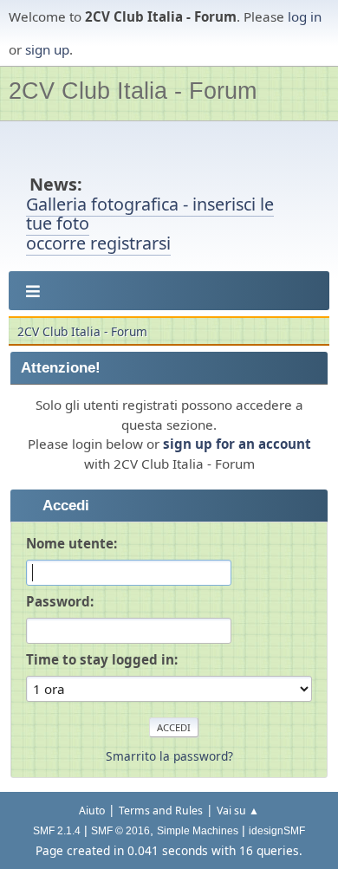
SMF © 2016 (120, 831)
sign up (47, 49)
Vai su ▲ (238, 810)
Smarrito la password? (169, 756)
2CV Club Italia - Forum (133, 90)
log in (305, 16)
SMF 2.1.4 (57, 831)
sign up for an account (237, 443)
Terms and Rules (161, 810)
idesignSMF (277, 831)
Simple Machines (197, 831)
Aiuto (92, 810)
